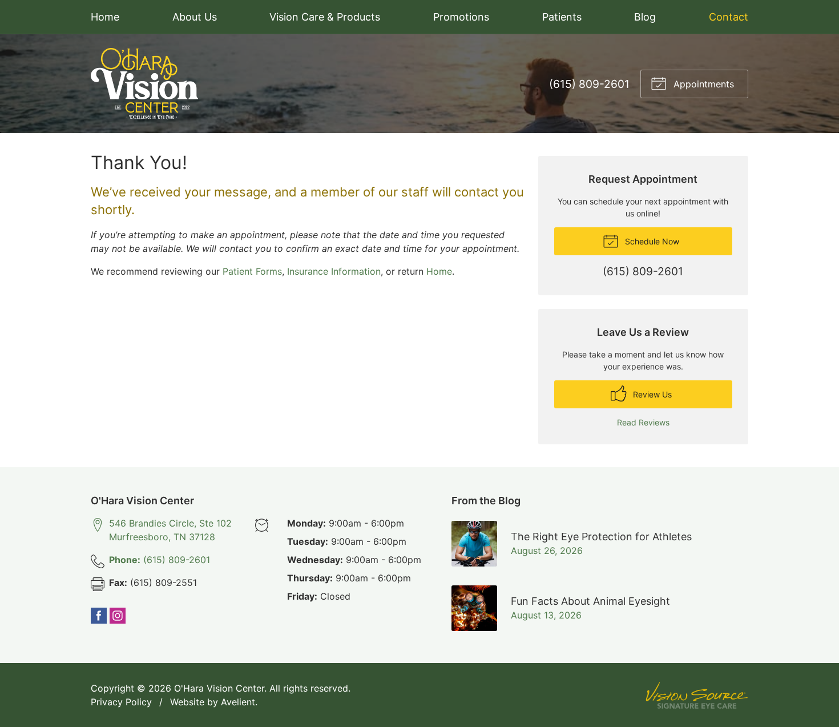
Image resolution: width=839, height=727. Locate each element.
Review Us (651, 394)
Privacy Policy (121, 702)
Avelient (238, 702)
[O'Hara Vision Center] (144, 83)
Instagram (118, 616)
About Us (194, 17)
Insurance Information (334, 271)
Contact (728, 17)
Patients (562, 17)
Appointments (702, 84)
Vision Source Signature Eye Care (697, 695)
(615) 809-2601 (589, 84)
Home (105, 17)
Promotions (461, 17)
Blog (645, 17)
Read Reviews (643, 422)
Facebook (99, 616)
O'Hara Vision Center (219, 688)
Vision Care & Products (324, 17)
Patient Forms (252, 271)
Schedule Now (651, 241)
